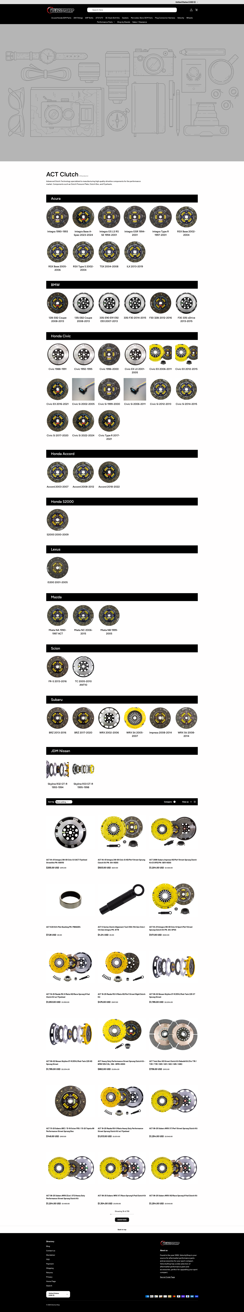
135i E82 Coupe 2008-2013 (83, 319)
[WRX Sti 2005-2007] (135, 718)
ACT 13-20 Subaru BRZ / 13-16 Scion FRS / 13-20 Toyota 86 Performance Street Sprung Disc (70, 1129)
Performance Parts (105, 22)
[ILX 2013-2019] (135, 252)
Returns (49, 1272)
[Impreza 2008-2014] (160, 718)
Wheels (189, 18)
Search (49, 1285)
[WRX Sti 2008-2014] (186, 718)
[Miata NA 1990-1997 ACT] (57, 615)
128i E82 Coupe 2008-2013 (57, 319)
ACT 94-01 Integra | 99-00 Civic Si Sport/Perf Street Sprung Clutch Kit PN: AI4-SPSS (171, 928)
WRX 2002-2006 (109, 732)
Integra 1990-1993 (57, 231)
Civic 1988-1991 (58, 369)
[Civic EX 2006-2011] (160, 354)
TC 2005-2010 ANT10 (83, 683)
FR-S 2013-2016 (58, 681)
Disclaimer (50, 1255)
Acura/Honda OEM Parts (61, 18)
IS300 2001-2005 (57, 582)
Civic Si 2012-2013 (160, 404)
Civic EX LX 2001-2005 (135, 370)
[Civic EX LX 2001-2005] (135, 354)
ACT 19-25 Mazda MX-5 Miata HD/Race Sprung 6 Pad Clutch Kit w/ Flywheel (68, 995)
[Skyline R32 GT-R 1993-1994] (57, 769)
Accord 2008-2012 (83, 486)
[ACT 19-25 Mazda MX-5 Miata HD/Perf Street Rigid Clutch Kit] (122, 967)
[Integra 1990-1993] (57, 217)
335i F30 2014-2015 (135, 317)
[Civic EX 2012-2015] (186, 354)
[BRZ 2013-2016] (57, 718)
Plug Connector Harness (165, 18)
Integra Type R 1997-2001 (160, 233)
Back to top (122, 1229)
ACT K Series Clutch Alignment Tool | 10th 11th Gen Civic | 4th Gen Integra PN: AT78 (121, 928)
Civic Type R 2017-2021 (109, 437)
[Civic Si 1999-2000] (109, 389)
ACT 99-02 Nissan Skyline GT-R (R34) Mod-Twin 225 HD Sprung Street (69, 1062)
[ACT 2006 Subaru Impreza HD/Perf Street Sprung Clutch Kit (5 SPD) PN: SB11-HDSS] (173, 832)
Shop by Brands (123, 22)
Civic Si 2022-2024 (83, 435)
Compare (168, 802)
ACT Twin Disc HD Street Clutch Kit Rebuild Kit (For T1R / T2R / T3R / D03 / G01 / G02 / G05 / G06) (173, 1062)
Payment (50, 1264)
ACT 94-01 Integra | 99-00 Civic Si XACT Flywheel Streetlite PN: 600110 (66, 861)
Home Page (51, 1281)
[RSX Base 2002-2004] (186, 217)
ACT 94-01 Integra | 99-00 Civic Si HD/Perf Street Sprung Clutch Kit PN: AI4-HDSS (121, 861)
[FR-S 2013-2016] (57, 666)
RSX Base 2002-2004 (186, 233)
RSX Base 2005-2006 (57, 268)
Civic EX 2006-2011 (160, 369)
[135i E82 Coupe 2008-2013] (83, 303)
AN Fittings (78, 18)
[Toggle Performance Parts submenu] (114, 22)
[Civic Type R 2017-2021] (109, 421)
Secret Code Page (167, 1277)
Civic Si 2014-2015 (186, 404)
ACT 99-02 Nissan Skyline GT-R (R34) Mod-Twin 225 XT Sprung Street (172, 995)
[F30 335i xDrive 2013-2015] (186, 303)
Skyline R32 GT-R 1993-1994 (57, 785)
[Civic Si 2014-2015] (186, 389)
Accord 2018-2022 (109, 486)
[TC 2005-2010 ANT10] (83, 666)
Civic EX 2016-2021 (58, 404)
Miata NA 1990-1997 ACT (57, 632)
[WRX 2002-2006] (109, 718)
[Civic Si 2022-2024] (83, 421)
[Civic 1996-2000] (109, 354)
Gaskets (125, 18)
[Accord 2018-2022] (109, 472)
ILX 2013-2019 (135, 266)
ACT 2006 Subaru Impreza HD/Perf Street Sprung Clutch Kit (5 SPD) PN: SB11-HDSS (173, 861)
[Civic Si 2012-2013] (160, 389)
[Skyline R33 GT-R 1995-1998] (83, 769)
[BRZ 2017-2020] (83, 718)
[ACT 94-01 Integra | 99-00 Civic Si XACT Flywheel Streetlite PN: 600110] (70, 832)
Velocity (180, 18)
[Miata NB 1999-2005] (109, 615)
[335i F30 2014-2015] (135, 303)
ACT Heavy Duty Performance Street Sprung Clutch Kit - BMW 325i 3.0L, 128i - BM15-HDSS (121, 1062)
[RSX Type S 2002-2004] (83, 252)
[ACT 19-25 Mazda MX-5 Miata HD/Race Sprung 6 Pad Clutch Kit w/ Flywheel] (70, 967)
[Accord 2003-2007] (57, 472)
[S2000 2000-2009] (57, 520)
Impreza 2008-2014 (160, 732)
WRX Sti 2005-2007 (134, 734)
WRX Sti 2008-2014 (186, 734)
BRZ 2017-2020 (83, 732)
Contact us (50, 1250)
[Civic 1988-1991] (57, 354)
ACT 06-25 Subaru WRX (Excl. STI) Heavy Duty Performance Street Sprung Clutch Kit (65, 1197)
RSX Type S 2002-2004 (83, 268)
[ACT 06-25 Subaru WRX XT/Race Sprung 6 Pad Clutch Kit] (122, 1168)
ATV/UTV (99, 18)
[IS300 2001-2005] (57, 567)
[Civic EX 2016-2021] (57, 389)
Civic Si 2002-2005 (83, 404)
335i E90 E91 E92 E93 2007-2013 (109, 319)
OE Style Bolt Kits (112, 18)
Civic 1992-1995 (83, 369)
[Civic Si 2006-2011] (135, 389)
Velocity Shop (55, 1305)
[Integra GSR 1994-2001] (135, 217)
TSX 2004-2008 (109, 266)
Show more (122, 1220)
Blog (48, 1246)
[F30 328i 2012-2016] (160, 303)
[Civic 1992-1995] (83, 354)
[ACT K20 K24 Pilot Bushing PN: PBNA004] (70, 899)
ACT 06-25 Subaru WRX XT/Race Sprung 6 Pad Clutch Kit (122, 1195)
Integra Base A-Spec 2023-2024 (83, 233)
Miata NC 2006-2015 (83, 632)
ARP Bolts (89, 18)
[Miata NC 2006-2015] (83, 615)
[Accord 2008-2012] (83, 472)
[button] (197, 10)
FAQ (48, 1259)
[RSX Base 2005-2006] (57, 252)
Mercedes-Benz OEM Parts (142, 18)
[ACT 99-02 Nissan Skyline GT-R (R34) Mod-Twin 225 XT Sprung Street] (173, 967)
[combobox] (132, 10)
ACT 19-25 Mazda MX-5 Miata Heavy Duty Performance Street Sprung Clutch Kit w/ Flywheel (120, 1129)
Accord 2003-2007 (57, 486)
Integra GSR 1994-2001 (134, 233)
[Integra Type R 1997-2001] (160, 217)
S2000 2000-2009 (58, 534)
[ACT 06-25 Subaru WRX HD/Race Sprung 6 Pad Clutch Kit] (173, 1168)
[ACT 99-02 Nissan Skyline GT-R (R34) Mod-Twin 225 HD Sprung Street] (70, 1034)
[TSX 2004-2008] (109, 252)
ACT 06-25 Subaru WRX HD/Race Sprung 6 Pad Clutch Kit (173, 1195)
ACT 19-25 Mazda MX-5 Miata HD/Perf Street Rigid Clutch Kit (121, 995)
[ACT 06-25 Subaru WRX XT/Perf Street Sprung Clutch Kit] (173, 1101)
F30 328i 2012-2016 (160, 317)
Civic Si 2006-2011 (135, 404)
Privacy (49, 1277)
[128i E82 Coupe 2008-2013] (57, 303)
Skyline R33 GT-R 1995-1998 (83, 785)
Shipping (50, 1268)
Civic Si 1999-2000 (109, 404)
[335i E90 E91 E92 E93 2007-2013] (109, 303)
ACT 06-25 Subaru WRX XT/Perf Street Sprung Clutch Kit (173, 1128)
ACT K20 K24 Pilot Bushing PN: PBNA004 (63, 927)
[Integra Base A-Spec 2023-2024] (83, 217)
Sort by (51, 802)
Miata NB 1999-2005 (109, 632)
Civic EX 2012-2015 (186, 369)
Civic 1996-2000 (109, 369)
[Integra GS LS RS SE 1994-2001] (109, 217)
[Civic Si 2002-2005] (83, 389)
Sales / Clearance (139, 22)
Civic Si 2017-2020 (57, 435)
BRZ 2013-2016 (57, 732)
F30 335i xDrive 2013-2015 (186, 319)
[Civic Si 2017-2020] (57, 421)
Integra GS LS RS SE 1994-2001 (109, 233)
